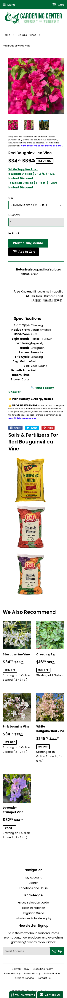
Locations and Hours (34, 888)
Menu (11, 5)
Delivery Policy (20, 969)
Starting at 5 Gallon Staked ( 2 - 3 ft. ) (17, 667)
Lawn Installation (33, 908)
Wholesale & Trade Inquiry (33, 918)
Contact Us (44, 978)
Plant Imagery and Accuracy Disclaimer (41, 145)
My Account (33, 877)
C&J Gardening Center (35, 991)
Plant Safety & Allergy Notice (32, 399)
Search (33, 883)
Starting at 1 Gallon (50, 664)
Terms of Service (24, 978)
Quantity (14, 215)
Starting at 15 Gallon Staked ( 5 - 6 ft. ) (50, 744)
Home (6, 35)
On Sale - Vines (26, 35)
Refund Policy (12, 973)
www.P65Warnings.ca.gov (22, 418)
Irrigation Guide (33, 913)
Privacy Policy (32, 973)
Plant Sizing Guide (28, 243)
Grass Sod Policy (43, 969)
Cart (60, 5)
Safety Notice (52, 973)
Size (10, 198)
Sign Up (57, 951)
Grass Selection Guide (33, 902)
